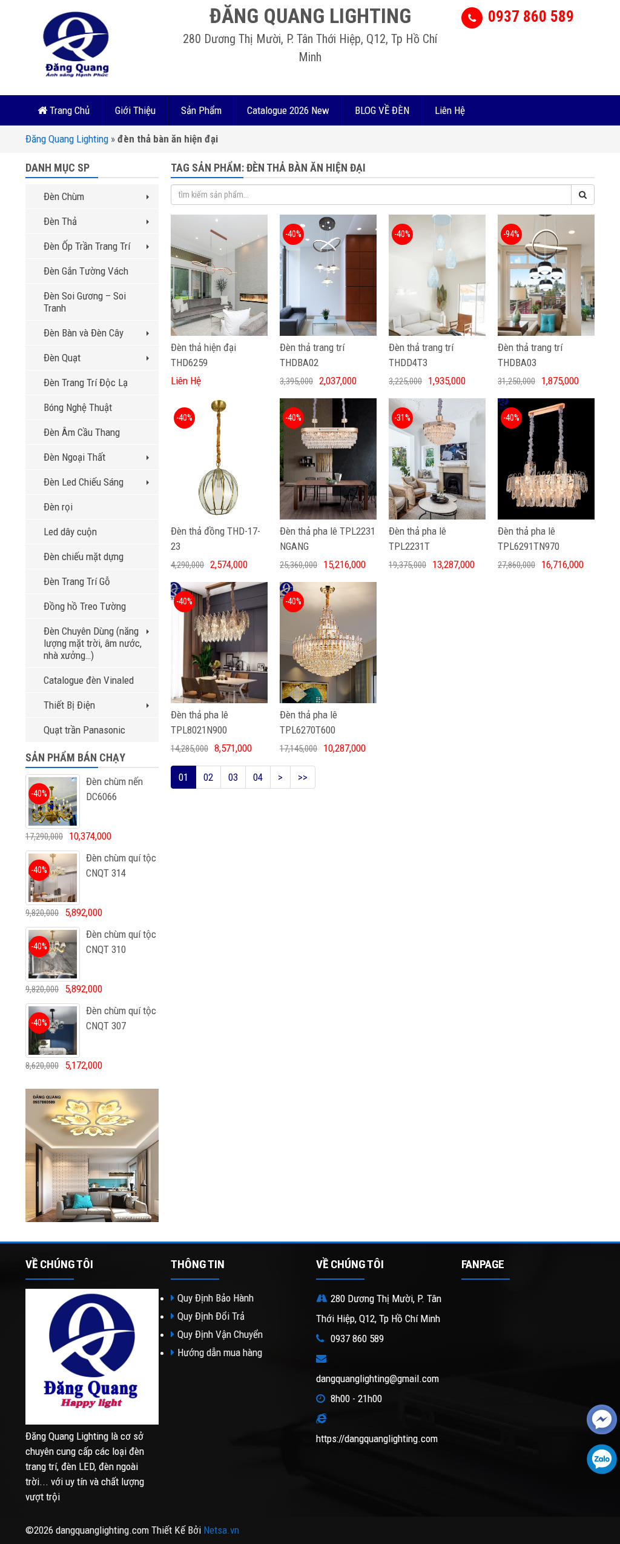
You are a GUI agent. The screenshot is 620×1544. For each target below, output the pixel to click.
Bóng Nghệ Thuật (78, 407)
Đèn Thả (60, 221)
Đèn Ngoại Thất (74, 457)
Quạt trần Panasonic (84, 730)
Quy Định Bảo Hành (215, 1298)
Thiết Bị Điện (69, 705)
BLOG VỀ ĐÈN (382, 110)
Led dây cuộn (70, 532)
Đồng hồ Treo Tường (85, 606)
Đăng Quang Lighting (66, 139)
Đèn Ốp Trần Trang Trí (87, 246)
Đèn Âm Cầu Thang (82, 432)
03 (233, 777)
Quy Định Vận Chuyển (220, 1334)
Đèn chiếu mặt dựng (84, 556)
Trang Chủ (68, 110)
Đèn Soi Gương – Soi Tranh (85, 302)
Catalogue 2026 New (288, 110)
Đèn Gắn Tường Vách (86, 271)
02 (208, 777)
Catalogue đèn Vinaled (89, 680)
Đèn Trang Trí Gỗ (77, 581)
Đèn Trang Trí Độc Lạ (86, 382)
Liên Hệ (450, 110)
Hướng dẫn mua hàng (219, 1352)
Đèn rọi (58, 507)
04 (258, 777)
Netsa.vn (221, 1530)
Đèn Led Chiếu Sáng (84, 482)
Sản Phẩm (201, 110)
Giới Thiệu (135, 110)
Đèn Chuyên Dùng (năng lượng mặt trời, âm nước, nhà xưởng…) (93, 643)
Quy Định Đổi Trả (211, 1316)
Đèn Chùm (64, 196)
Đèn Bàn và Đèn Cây (84, 333)
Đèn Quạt (62, 358)
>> (303, 777)
